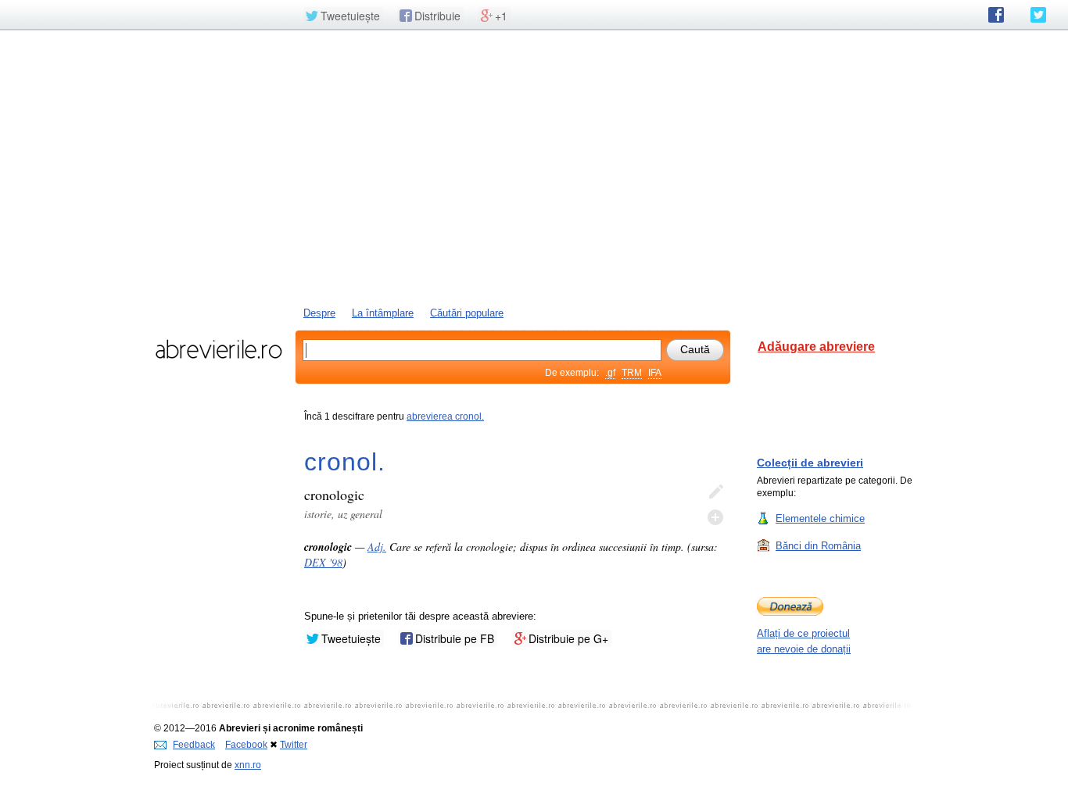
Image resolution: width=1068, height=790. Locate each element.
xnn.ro (248, 765)
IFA (654, 372)
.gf (610, 372)
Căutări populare (467, 313)
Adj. (376, 546)
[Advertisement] (534, 166)
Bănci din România (818, 546)
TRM (632, 372)
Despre (319, 313)
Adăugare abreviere (816, 346)
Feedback (194, 744)
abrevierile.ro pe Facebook (996, 15)
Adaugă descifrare (715, 517)
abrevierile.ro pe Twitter (1038, 15)
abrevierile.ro (218, 349)
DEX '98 (323, 562)
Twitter (293, 744)
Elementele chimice (820, 518)
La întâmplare (383, 313)
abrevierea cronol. (445, 416)
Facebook (246, 744)
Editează (715, 492)
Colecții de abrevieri (810, 462)
